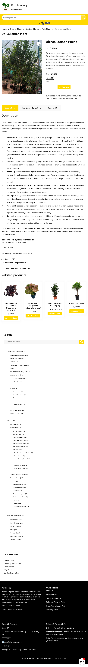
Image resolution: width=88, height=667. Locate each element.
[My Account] (39, 23)
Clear (47, 82)
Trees (54, 98)
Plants (48, 98)
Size (47, 74)
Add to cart (64, 87)
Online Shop (9, 561)
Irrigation (8, 570)
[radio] (50, 77)
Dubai (29, 253)
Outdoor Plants (74, 96)
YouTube (32, 650)
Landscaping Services (12, 564)
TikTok (24, 650)
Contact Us (6, 628)
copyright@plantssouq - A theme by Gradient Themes (44, 658)
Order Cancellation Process (12, 609)
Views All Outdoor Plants (68, 98)
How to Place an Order (11, 606)
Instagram (6, 650)
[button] (39, 44)
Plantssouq (19, 5)
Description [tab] (10, 108)
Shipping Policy (52, 610)
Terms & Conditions (54, 598)
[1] (82, 661)
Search (8, 334)
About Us (50, 590)
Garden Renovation (11, 573)
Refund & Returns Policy (55, 602)
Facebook (16, 650)
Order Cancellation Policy (56, 606)
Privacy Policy (51, 594)
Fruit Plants (61, 96)
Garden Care (9, 567)
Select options (11, 318)
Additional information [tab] (31, 108)
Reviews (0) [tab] (52, 108)
